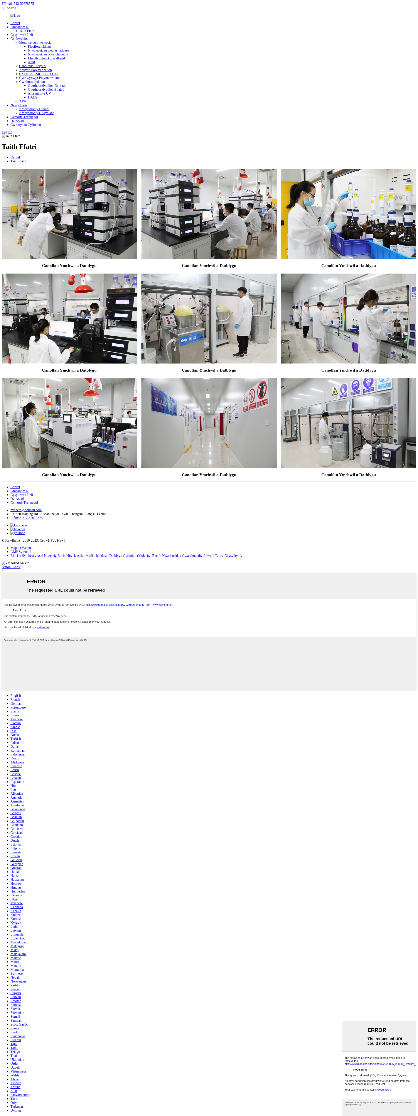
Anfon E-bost (11, 567)
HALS (32, 97)
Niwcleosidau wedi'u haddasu (48, 50)
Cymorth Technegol (24, 117)
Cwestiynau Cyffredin (25, 125)
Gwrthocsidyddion (32, 81)
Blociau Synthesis (22, 555)
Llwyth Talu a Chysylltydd (46, 58)
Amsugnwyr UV (39, 93)
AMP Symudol (20, 552)
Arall (31, 62)
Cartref (15, 23)
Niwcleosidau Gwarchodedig (48, 54)
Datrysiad (17, 121)
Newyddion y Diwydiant (36, 113)
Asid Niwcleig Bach (51, 555)
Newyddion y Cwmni (34, 109)
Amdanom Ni (19, 27)
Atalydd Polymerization (35, 70)
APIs (22, 101)
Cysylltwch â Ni (21, 35)
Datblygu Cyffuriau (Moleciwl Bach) (134, 555)
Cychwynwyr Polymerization (39, 78)
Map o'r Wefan (20, 548)
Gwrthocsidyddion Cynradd (47, 85)
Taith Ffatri (26, 31)
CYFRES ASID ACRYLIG (38, 74)
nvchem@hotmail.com (26, 510)
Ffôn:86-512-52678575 (18, 3)
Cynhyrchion (19, 38)
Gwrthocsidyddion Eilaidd (46, 89)
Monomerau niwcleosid (35, 42)
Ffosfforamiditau (39, 46)
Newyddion (18, 105)
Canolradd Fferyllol (32, 66)
